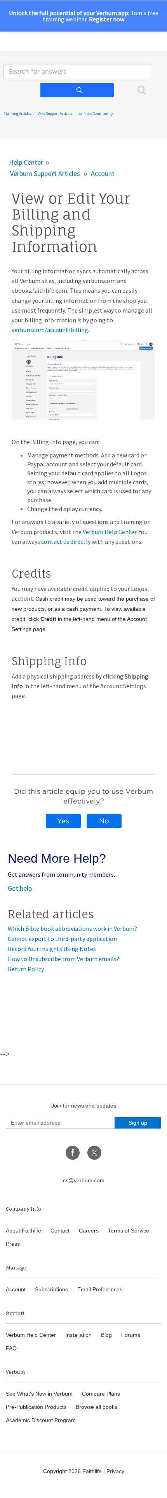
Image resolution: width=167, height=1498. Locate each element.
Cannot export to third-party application (62, 938)
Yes (63, 821)
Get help (20, 888)
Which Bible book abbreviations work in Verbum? (72, 928)
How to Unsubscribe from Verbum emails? (63, 959)
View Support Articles (55, 113)
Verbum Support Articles (45, 173)
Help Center (26, 162)
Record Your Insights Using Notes (52, 949)
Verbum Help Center (109, 532)
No (104, 821)
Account (103, 173)
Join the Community (95, 113)
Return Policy (26, 969)
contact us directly (65, 541)
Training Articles (17, 113)
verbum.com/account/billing (50, 330)
